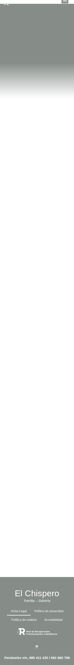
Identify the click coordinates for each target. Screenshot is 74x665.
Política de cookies (24, 619)
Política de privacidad (48, 611)
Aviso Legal (19, 611)
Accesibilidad (53, 619)
